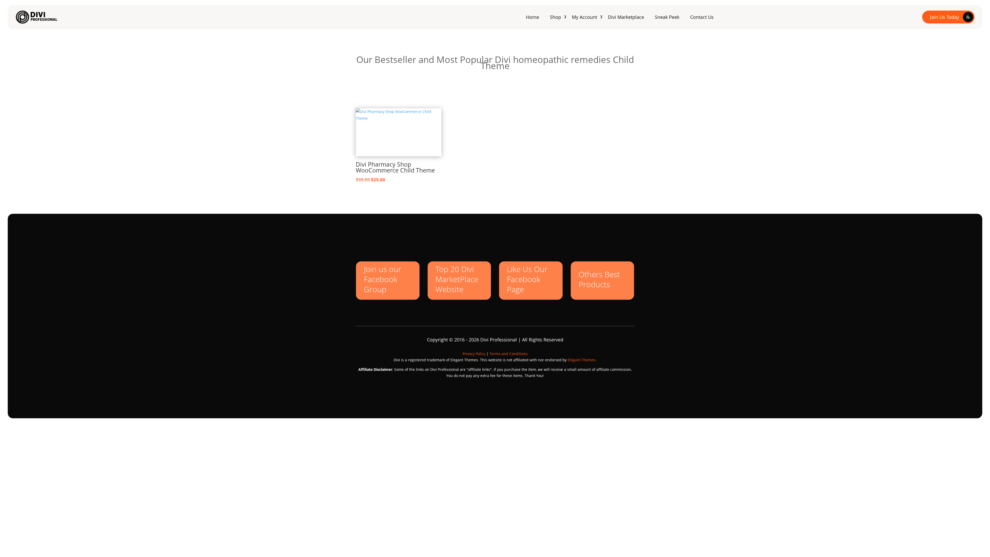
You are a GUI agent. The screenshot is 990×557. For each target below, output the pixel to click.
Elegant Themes (581, 359)
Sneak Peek (667, 17)
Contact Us (702, 17)
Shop (555, 17)
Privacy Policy (474, 353)
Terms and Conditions (509, 353)
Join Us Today (944, 17)
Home (532, 17)
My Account (584, 17)
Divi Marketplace (626, 17)
